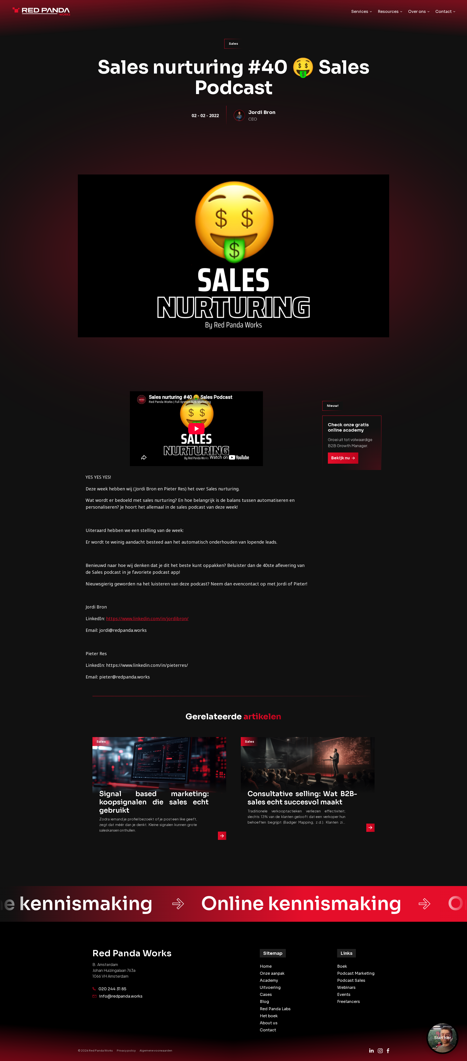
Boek (342, 966)
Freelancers (348, 1001)
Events (343, 994)
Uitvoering (270, 987)
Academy (269, 980)
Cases (266, 994)
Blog (264, 1001)
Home (266, 966)
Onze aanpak (272, 973)
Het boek (269, 1015)
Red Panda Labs (275, 1008)
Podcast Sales (351, 980)
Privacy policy (126, 1050)
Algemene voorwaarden (156, 1050)
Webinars (346, 987)
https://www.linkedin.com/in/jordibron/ (147, 618)
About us (269, 1023)
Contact (268, 1030)
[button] (361, 12)
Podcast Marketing (356, 973)
